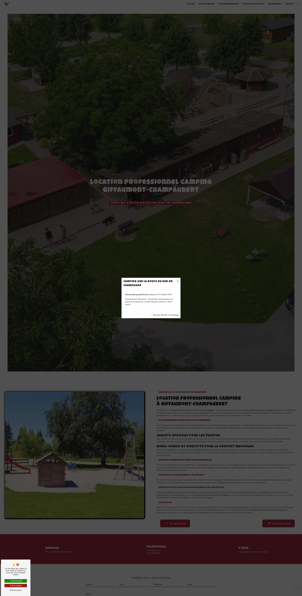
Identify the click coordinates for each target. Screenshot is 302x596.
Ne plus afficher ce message (166, 315)
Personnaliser (16, 590)
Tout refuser (16, 586)
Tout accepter (16, 581)
